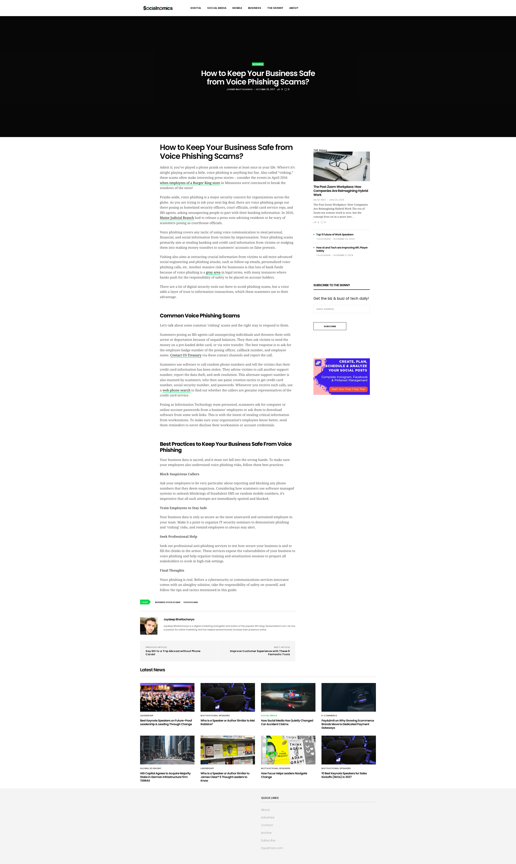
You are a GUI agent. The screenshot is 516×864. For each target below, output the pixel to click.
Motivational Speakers (215, 716)
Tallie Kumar (323, 238)
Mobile (237, 8)
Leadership (146, 716)
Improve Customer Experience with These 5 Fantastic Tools (260, 652)
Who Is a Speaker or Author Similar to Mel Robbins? (228, 722)
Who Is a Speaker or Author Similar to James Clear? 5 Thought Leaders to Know (225, 777)
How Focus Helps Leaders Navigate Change (284, 775)
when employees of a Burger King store (190, 183)
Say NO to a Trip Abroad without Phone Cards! (173, 652)
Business (254, 8)
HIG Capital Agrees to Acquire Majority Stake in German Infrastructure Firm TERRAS (165, 777)
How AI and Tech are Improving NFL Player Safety (342, 249)
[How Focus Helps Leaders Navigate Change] (288, 750)
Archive (266, 833)
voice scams (190, 602)
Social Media (216, 8)
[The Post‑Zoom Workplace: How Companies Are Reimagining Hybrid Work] (341, 166)
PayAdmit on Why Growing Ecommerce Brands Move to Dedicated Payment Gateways (347, 724)
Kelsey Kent (319, 200)
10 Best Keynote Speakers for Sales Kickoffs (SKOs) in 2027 (344, 775)
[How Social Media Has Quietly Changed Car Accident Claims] (288, 697)
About (294, 8)
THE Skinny (275, 8)
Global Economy (150, 768)
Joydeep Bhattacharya (240, 89)
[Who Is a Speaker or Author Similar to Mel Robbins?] (228, 697)
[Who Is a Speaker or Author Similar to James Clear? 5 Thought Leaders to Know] (228, 750)
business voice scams (167, 602)
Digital (195, 8)
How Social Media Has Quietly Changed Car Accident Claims (287, 722)
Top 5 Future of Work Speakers (335, 234)
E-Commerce (329, 716)
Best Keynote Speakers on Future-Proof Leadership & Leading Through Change (166, 722)
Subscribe (268, 840)
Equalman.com (272, 848)
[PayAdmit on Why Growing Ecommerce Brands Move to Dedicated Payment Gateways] (348, 697)
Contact (267, 825)
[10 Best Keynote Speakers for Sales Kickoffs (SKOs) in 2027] (348, 750)
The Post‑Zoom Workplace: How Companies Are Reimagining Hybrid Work (340, 190)
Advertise (267, 817)
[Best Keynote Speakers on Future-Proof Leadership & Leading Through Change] (167, 697)
